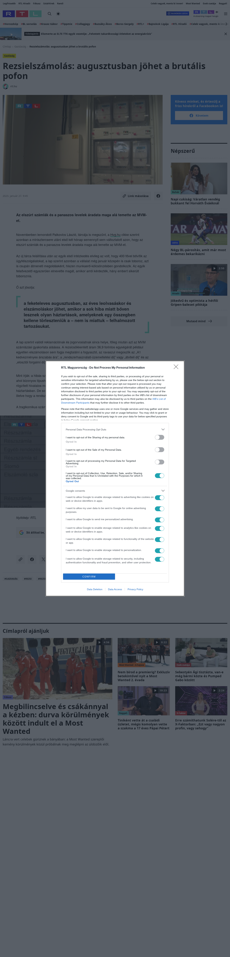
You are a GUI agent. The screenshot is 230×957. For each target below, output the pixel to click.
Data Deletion (94, 589)
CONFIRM (89, 576)
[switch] (159, 437)
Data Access (115, 589)
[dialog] (115, 478)
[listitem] (115, 429)
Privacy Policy (135, 589)
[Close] (177, 367)
